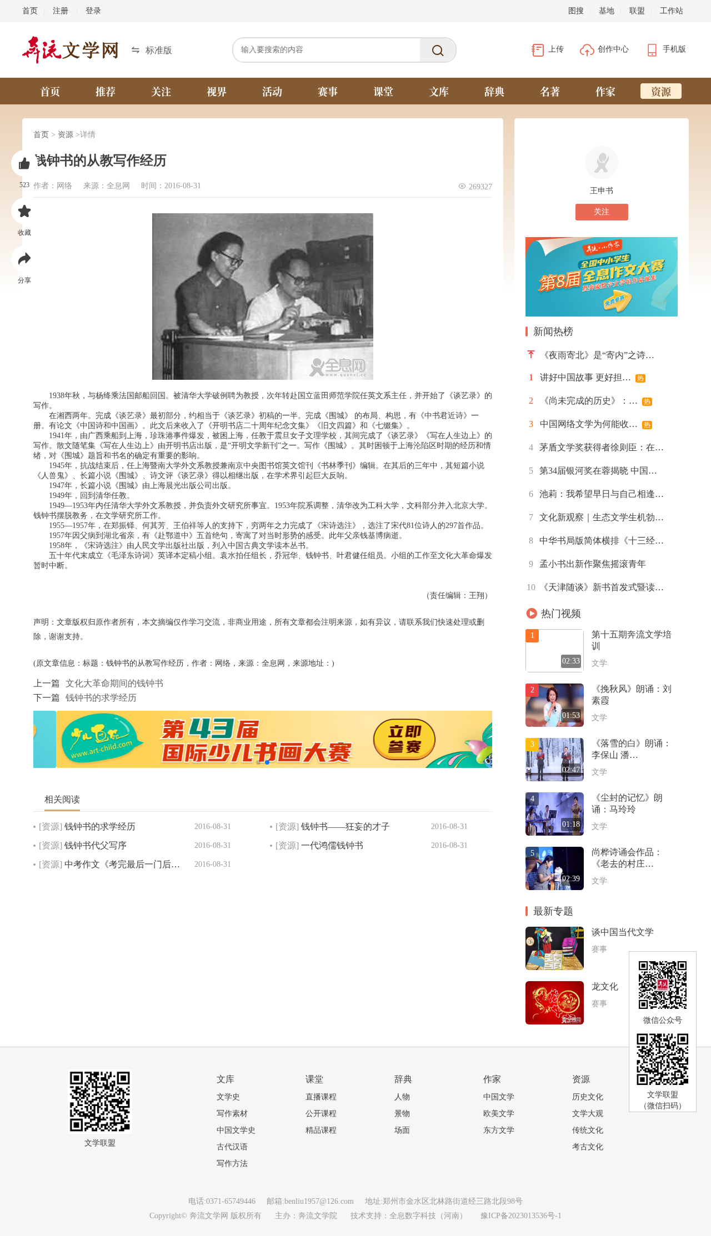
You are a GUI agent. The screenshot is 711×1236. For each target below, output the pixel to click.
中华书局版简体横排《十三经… (596, 540)
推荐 (106, 91)
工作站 (671, 11)
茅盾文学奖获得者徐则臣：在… (596, 447)
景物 (402, 1113)
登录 (93, 11)
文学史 (228, 1097)
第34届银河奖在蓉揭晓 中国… (593, 470)
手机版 (674, 49)
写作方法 (232, 1163)
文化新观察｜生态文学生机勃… (596, 517)
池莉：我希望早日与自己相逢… (596, 494)
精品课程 (321, 1130)
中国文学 (498, 1097)
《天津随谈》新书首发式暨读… (595, 587)
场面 (402, 1130)
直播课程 (321, 1097)
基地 (606, 11)
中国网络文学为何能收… (589, 424)
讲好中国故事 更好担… (586, 377)
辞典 (494, 91)
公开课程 (321, 1113)
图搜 (576, 11)
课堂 (383, 91)
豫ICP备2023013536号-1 (521, 1216)
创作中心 (614, 49)
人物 (402, 1097)
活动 (272, 91)
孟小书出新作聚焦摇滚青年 (587, 564)
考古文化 (587, 1147)
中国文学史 (236, 1130)
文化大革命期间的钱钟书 (114, 683)
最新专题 (553, 911)
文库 (439, 91)
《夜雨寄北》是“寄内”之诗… (597, 355)
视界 (217, 91)
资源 (661, 91)
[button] (151, 50)
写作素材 (232, 1113)
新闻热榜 (553, 331)
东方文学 (498, 1130)
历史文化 (587, 1097)
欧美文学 (498, 1113)
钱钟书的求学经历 (101, 697)
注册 (60, 11)
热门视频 (561, 613)
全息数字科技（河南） (428, 1216)
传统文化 (587, 1130)
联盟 (637, 11)
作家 (605, 91)
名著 (550, 91)
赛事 (328, 91)
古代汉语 (232, 1147)
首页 (30, 11)
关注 (161, 91)
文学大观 (587, 1113)
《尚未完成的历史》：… (589, 400)
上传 (557, 49)
